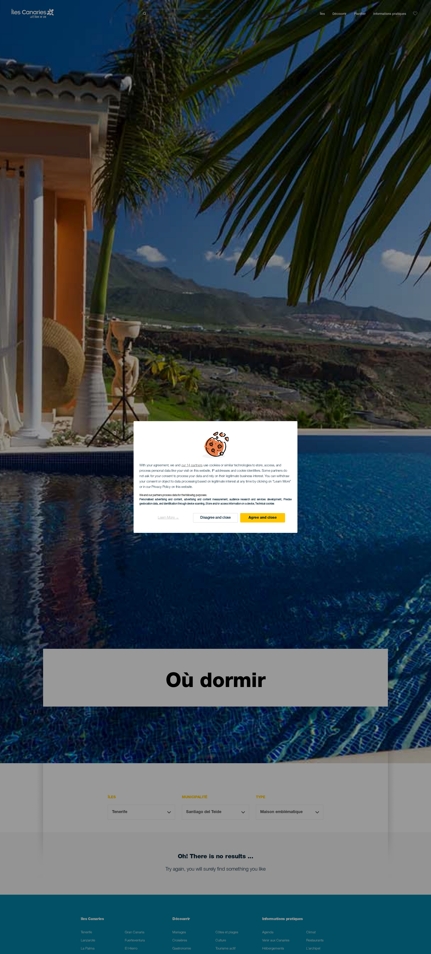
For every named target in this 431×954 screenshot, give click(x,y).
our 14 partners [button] (192, 465)
